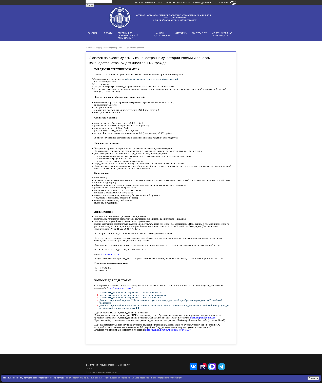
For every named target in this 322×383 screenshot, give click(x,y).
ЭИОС (160, 3)
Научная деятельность (162, 34)
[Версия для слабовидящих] (233, 2)
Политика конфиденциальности (101, 372)
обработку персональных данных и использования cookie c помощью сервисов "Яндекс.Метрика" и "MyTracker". (125, 377)
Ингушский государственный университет (104, 48)
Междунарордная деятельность (222, 34)
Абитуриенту (199, 33)
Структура (181, 33)
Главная (92, 33)
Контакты (224, 3)
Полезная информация (178, 3)
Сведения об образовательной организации (128, 35)
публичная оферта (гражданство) (161, 79)
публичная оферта (134, 79)
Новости (108, 33)
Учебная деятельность (204, 3)
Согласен (313, 378)
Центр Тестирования (144, 3)
